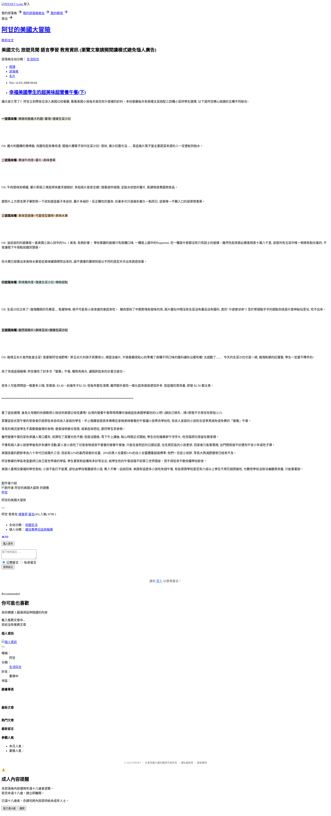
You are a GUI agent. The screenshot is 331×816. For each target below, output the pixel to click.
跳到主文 (8, 40)
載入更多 (8, 543)
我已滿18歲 (9, 808)
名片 (12, 76)
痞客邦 (23, 514)
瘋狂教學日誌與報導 (39, 529)
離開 (22, 808)
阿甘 (5, 492)
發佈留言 (8, 567)
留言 (31, 514)
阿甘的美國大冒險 (26, 29)
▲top (5, 536)
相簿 (12, 67)
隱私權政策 (187, 762)
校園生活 (31, 525)
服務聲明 (202, 762)
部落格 (13, 71)
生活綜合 (33, 59)
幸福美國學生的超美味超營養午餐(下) (47, 92)
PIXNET (137, 762)
